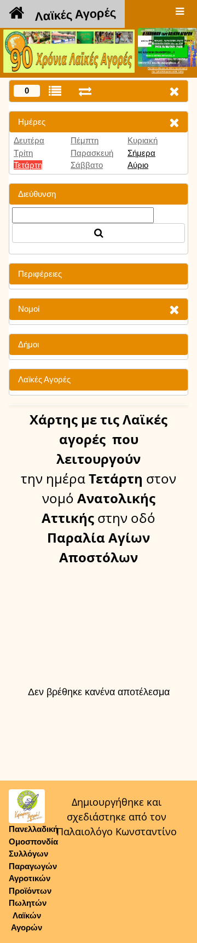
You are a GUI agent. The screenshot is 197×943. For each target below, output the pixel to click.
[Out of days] (85, 91)
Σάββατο (87, 165)
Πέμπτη (85, 140)
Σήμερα (141, 153)
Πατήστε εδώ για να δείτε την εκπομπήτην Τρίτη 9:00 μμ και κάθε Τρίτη (167, 70)
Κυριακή (143, 140)
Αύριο (138, 165)
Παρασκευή (92, 153)
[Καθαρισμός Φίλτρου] (174, 122)
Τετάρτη (28, 165)
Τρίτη (23, 153)
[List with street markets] (55, 91)
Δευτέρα (29, 140)
